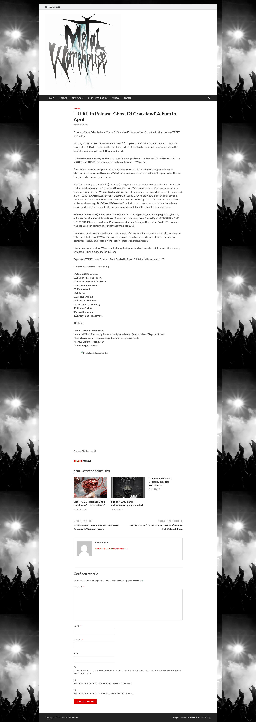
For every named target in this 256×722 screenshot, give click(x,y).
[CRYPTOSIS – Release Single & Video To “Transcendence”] (90, 488)
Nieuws (63, 98)
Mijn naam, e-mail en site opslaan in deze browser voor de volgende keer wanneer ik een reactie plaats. (128, 672)
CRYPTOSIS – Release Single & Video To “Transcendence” (89, 503)
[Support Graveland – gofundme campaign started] (128, 488)
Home (51, 98)
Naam (78, 626)
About (127, 98)
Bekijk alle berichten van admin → (111, 548)
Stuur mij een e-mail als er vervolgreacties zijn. (103, 683)
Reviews (76, 98)
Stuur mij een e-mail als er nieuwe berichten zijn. (103, 693)
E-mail (78, 640)
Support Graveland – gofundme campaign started (127, 503)
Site (76, 653)
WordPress (195, 717)
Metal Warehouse (70, 717)
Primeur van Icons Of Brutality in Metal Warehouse (160, 482)
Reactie (79, 587)
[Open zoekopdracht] (209, 98)
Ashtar (86, 461)
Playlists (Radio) (97, 98)
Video (115, 98)
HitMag (207, 717)
